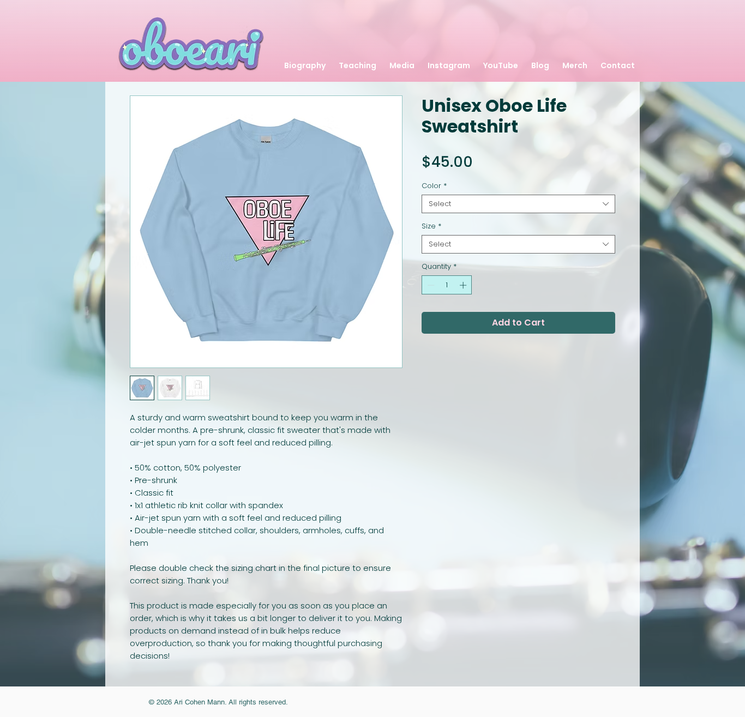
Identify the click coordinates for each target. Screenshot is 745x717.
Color (434, 186)
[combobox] (518, 204)
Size (431, 226)
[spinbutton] (447, 285)
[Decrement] (429, 285)
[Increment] (464, 285)
